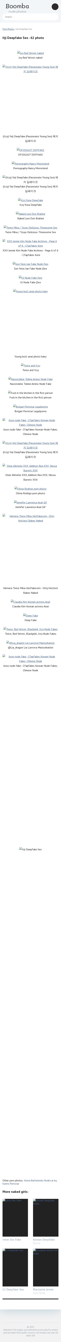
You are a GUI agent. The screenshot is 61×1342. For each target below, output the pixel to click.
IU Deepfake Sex (13, 1289)
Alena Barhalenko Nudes (37, 1180)
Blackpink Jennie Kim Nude (43, 1291)
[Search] (54, 16)
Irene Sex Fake (12, 1239)
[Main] (18, 7)
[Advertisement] (30, 104)
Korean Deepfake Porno (44, 1241)
